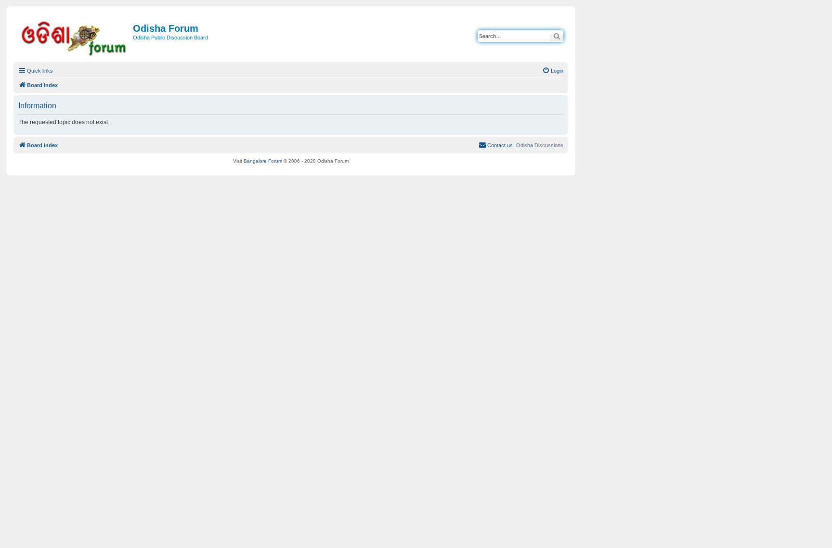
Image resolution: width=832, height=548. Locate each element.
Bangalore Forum (263, 161)
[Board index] (74, 37)
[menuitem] (552, 70)
